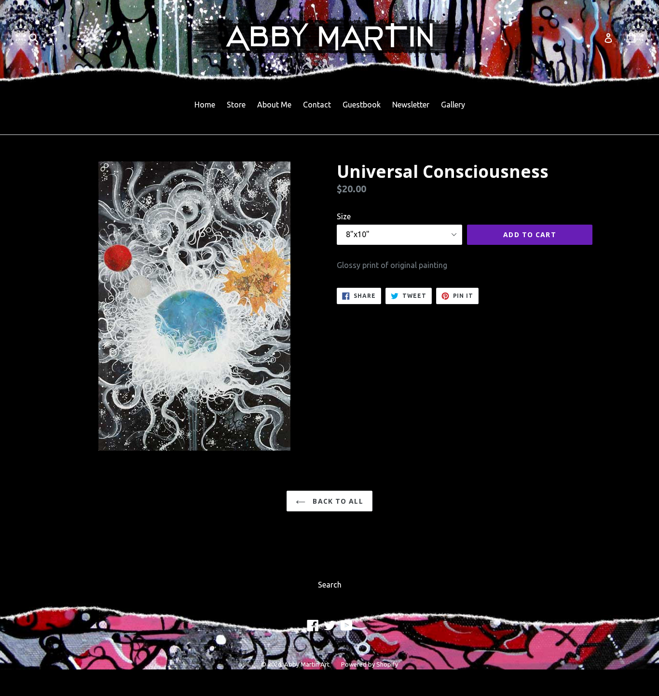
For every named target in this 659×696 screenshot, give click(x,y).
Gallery (453, 104)
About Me (274, 104)
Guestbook (362, 104)
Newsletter (410, 104)
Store (236, 104)
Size (344, 216)
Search (330, 584)
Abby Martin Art (307, 664)
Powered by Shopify (369, 664)
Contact (317, 104)
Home (204, 104)
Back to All (336, 501)
